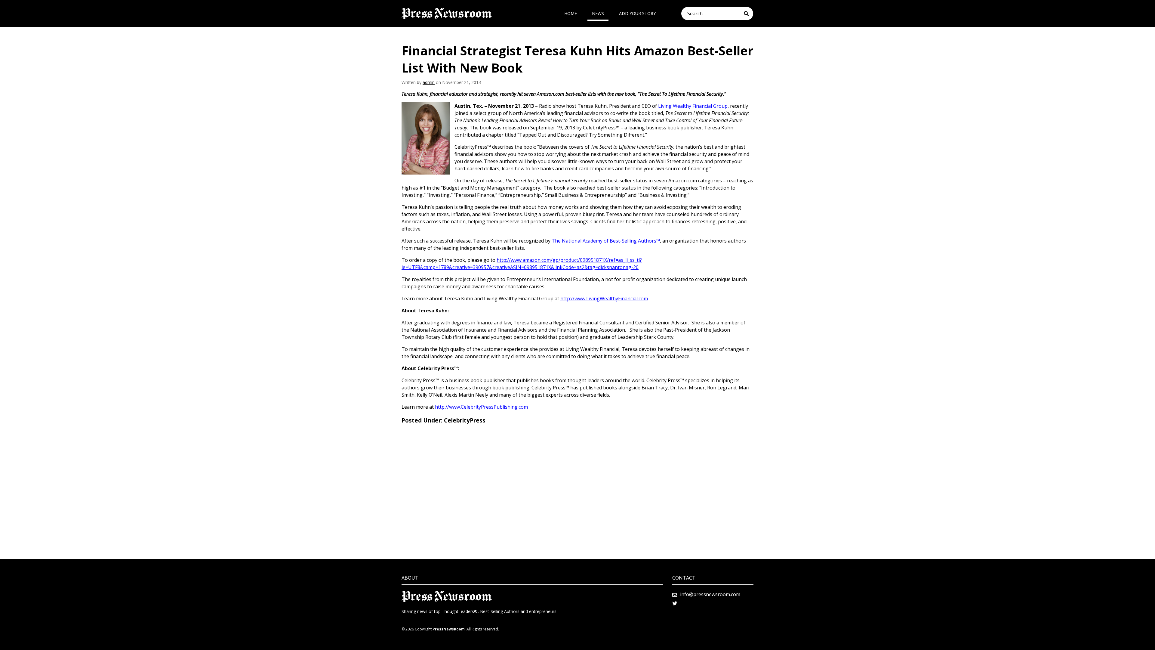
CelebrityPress (464, 420)
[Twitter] (674, 603)
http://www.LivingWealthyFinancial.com (604, 298)
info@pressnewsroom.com (710, 594)
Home (570, 13)
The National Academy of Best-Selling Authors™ (606, 240)
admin (429, 82)
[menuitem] (570, 13)
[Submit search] (748, 13)
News (598, 13)
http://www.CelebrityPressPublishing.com (481, 407)
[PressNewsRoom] (447, 13)
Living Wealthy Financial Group (693, 106)
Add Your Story (637, 13)
